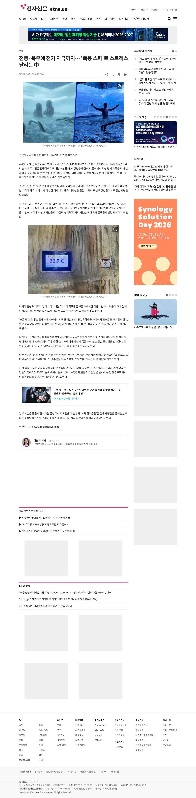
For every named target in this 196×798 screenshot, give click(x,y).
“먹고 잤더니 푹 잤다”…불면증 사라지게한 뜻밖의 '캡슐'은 (157, 60)
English (132, 9)
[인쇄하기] (125, 74)
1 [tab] (173, 51)
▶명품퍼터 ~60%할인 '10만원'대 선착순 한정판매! (44, 517)
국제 (21, 51)
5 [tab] (167, 117)
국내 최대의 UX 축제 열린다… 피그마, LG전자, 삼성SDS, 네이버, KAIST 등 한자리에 (155, 180)
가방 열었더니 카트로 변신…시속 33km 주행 (156, 91)
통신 (65, 18)
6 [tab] (170, 117)
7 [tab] (173, 117)
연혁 (165, 735)
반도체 (33, 18)
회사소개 (35, 781)
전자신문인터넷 (170, 730)
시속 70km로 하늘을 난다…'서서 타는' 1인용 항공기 (156, 71)
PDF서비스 (99, 740)
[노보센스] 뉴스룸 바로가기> (67, 398)
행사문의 (139, 730)
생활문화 (61, 740)
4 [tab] (164, 117)
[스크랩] (112, 74)
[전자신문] (44, 7)
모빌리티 (54, 18)
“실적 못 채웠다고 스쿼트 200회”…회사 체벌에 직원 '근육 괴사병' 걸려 (157, 81)
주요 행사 (140, 117)
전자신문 (167, 725)
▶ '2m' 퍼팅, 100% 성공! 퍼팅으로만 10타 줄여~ (43, 524)
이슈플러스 (80, 725)
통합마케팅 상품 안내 (145, 735)
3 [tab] (161, 117)
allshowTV (99, 730)
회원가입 (173, 9)
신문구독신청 (120, 725)
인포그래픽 (80, 745)
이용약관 (139, 740)
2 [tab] (176, 51)
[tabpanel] (155, 81)
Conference (100, 725)
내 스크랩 (119, 746)
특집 (41, 755)
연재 (41, 760)
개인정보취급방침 (143, 745)
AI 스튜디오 (80, 730)
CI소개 (166, 740)
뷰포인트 (79, 740)
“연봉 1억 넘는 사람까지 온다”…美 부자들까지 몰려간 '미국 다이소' (66, 444)
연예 (59, 725)
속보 (21, 725)
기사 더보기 (52, 440)
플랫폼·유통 (86, 18)
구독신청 (154, 9)
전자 (43, 18)
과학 (98, 18)
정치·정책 (110, 18)
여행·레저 (61, 745)
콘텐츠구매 (119, 735)
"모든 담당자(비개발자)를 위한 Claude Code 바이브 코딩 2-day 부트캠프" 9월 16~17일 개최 (65, 592)
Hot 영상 (79, 735)
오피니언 (123, 18)
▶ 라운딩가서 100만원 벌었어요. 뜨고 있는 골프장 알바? (47, 531)
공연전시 (61, 735)
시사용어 (98, 735)
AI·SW (22, 18)
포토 (59, 730)
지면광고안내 (141, 725)
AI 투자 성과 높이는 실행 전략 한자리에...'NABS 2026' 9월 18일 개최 (153, 168)
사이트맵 (115, 771)
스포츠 (42, 750)
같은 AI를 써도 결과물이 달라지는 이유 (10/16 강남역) (46, 606)
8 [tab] (176, 117)
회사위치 (167, 745)
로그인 (165, 9)
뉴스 (21, 720)
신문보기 (144, 9)
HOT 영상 (140, 295)
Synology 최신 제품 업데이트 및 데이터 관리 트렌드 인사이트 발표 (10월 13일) (58, 599)
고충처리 (139, 750)
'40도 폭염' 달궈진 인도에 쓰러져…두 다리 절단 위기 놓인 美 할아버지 (157, 102)
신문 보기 (119, 730)
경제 (73, 18)
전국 (41, 745)
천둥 (64, 168)
